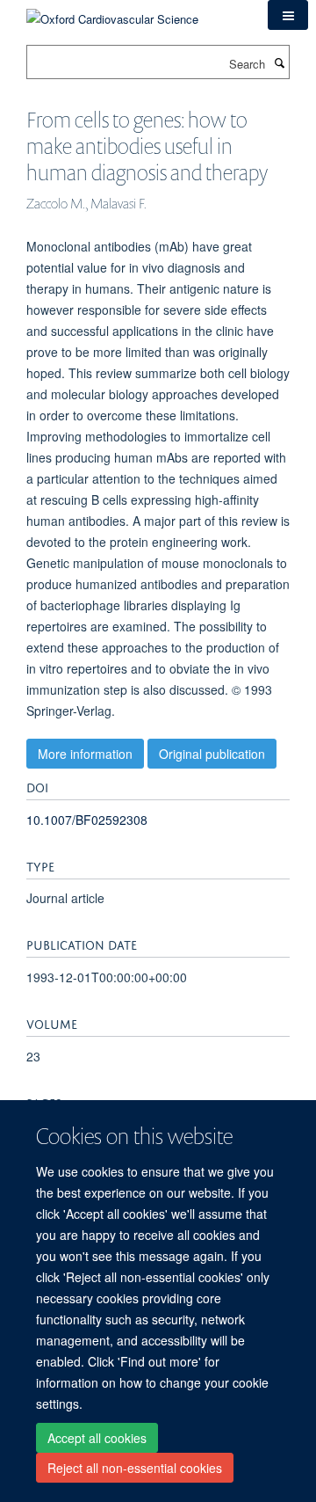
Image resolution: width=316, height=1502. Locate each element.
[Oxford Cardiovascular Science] (112, 12)
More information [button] (85, 753)
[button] (288, 15)
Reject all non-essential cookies (134, 1467)
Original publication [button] (212, 753)
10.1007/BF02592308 (86, 819)
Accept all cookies (97, 1438)
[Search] (279, 62)
